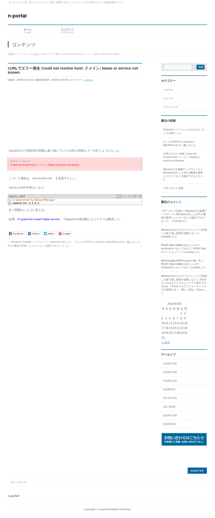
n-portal (17, 15)
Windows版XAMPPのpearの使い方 (181, 260)
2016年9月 (169, 424)
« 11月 (165, 342)
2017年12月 (170, 398)
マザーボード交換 (173, 188)
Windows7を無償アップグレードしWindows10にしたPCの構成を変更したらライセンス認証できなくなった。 (183, 174)
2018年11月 (170, 380)
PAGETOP (197, 470)
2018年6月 (169, 389)
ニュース (168, 98)
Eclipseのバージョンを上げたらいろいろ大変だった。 (183, 131)
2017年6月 (169, 406)
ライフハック (170, 106)
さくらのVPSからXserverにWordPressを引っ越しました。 (180, 143)
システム (88, 80)
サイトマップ (18, 482)
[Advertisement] (75, 116)
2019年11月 (170, 363)
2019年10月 (170, 372)
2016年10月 (170, 415)
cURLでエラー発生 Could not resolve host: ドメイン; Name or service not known (181, 157)
